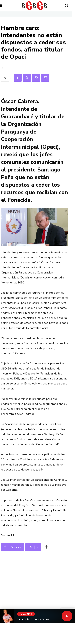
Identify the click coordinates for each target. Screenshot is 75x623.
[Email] (45, 78)
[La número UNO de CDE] (34, 5)
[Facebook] (18, 78)
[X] (27, 78)
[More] (47, 547)
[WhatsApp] (36, 78)
